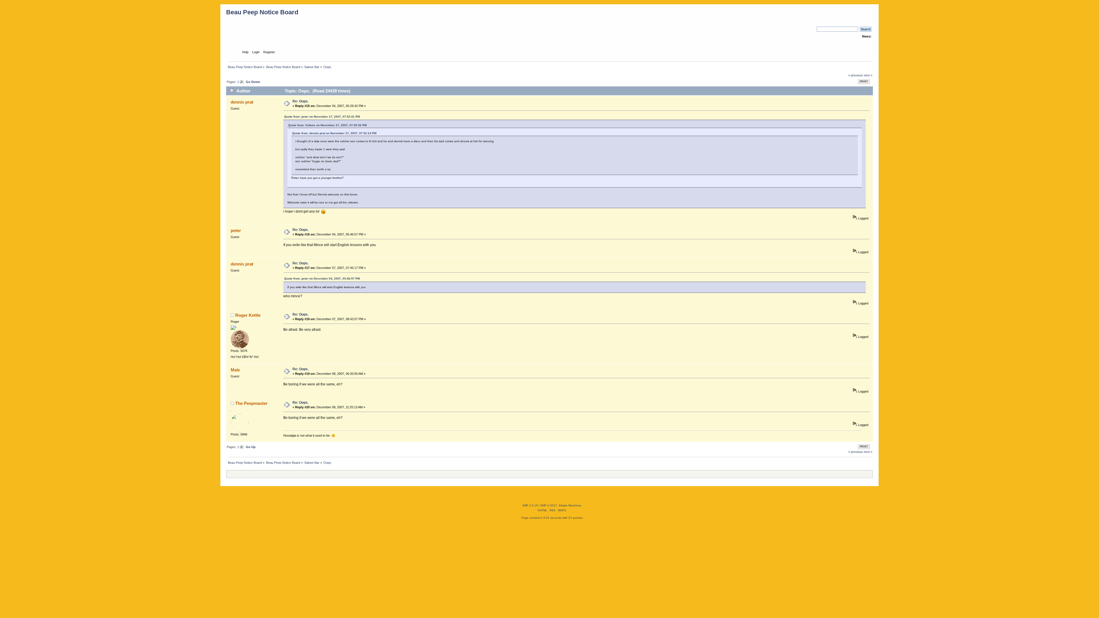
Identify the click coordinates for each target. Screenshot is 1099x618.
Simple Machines (570, 505)
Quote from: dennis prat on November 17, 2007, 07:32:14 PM (334, 133)
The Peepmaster (251, 403)
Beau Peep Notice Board (262, 12)
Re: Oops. (300, 101)
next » (868, 75)
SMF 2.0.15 (530, 505)
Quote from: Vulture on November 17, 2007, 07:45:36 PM (327, 125)
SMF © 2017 (548, 505)
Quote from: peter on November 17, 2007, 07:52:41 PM (322, 116)
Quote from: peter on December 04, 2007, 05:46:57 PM (322, 278)
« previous (855, 75)
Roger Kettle (247, 315)
